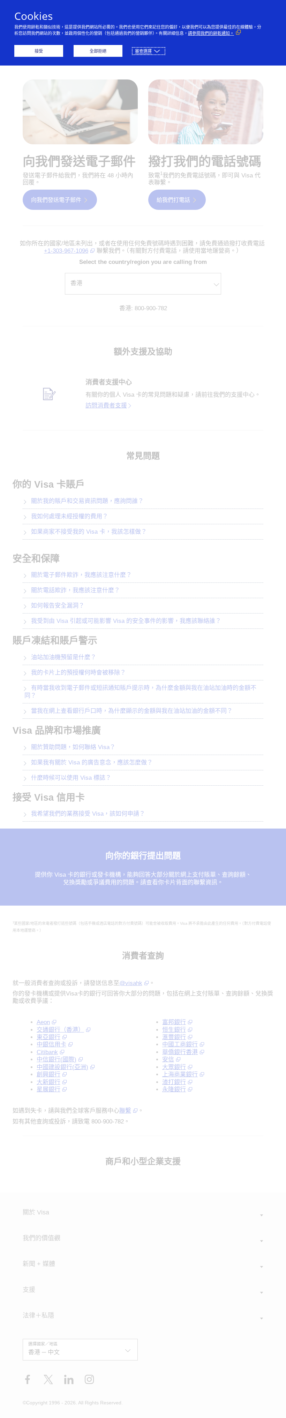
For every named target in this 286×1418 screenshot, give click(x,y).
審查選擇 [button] (143, 51)
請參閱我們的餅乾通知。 (211, 33)
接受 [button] (39, 51)
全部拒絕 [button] (98, 51)
